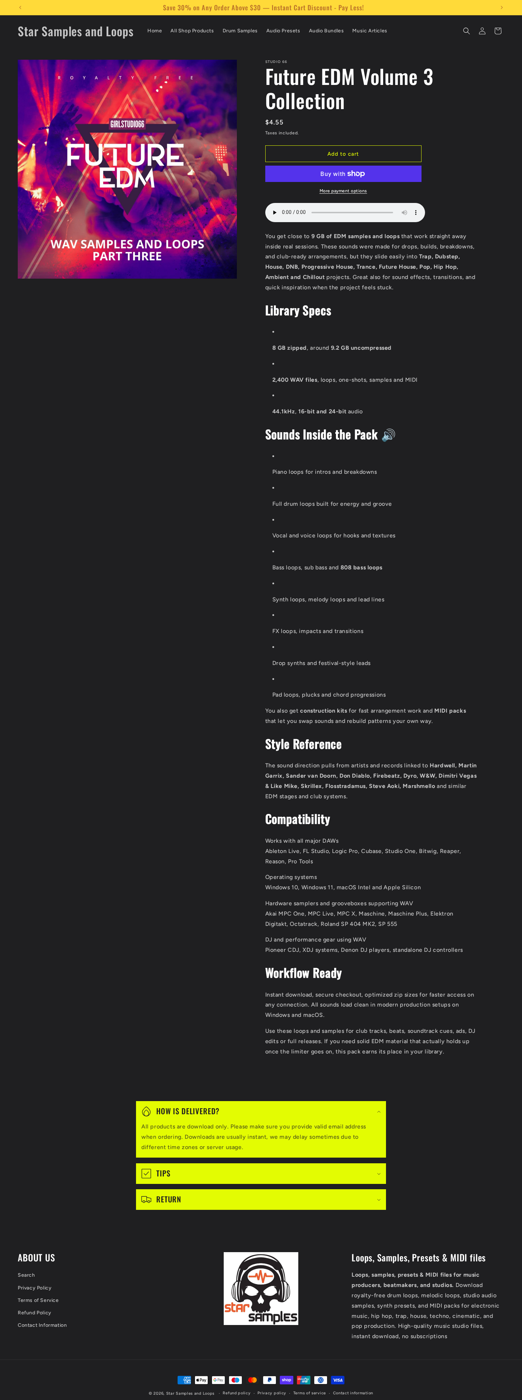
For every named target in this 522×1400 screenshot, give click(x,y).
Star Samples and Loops (190, 1393)
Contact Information (42, 1325)
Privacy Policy (34, 1288)
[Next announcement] (502, 7)
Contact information (353, 1393)
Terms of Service (38, 1300)
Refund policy (236, 1393)
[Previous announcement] (20, 7)
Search (26, 1275)
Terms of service (309, 1393)
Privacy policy (271, 1393)
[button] (466, 31)
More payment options (343, 190)
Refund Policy (34, 1313)
